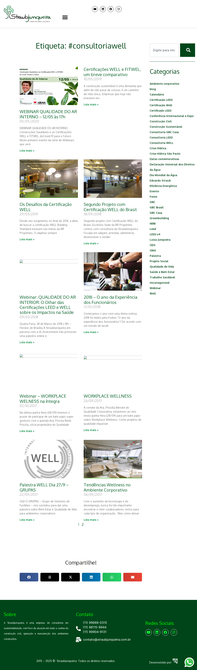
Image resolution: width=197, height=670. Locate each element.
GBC (152, 202)
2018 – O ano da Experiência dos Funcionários (110, 299)
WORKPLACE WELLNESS (108, 396)
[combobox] (164, 50)
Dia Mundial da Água (163, 175)
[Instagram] (119, 9)
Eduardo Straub (160, 180)
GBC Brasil (157, 207)
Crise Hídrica (158, 148)
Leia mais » (27, 150)
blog (153, 89)
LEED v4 (155, 234)
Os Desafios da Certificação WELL (46, 206)
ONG (153, 250)
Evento (154, 191)
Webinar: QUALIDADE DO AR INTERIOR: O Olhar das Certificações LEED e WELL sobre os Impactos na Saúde (48, 304)
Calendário (157, 94)
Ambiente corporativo (164, 83)
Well (153, 293)
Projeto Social (159, 261)
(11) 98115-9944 (94, 627)
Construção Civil (161, 121)
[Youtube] (95, 9)
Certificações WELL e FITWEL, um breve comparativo (112, 71)
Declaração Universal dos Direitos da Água (172, 167)
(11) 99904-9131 (94, 632)
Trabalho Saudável (162, 277)
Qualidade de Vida (162, 266)
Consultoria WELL (162, 142)
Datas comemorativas (164, 159)
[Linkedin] (103, 9)
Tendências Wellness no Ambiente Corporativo (107, 487)
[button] (65, 17)
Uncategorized (159, 282)
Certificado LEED (160, 110)
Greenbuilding (159, 218)
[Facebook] (111, 9)
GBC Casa (156, 212)
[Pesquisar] (187, 50)
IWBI (153, 223)
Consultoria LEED (161, 137)
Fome (153, 196)
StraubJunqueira (67, 661)
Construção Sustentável (166, 126)
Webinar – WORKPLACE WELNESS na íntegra (43, 398)
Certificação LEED (161, 99)
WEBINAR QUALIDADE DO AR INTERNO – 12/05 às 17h (48, 114)
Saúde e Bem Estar (162, 272)
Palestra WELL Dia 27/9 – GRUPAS (44, 487)
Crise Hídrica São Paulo (165, 153)
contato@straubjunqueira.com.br (107, 639)
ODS (152, 245)
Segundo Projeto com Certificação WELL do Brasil (110, 206)
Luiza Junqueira (160, 239)
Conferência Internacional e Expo (172, 116)
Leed (153, 229)
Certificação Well (161, 105)
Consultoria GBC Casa (164, 132)
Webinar (155, 288)
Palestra (155, 255)
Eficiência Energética (163, 185)
